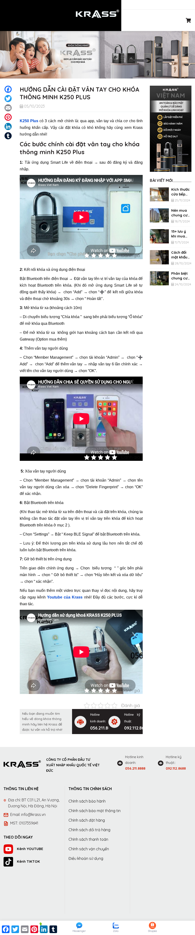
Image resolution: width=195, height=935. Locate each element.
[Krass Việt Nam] (97, 13)
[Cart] (188, 20)
